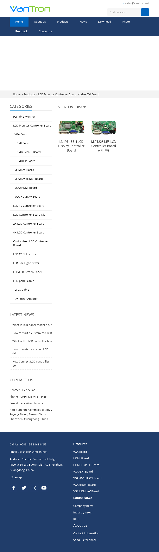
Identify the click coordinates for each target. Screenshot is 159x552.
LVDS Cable (22, 289)
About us (40, 21)
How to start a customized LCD (32, 333)
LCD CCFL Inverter (24, 254)
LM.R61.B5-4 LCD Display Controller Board (71, 146)
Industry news (82, 512)
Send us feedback (84, 540)
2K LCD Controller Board (29, 223)
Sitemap (16, 477)
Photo (126, 21)
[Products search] (145, 12)
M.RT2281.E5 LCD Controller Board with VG (103, 146)
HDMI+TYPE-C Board (28, 152)
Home (19, 21)
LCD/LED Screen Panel (27, 272)
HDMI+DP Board (25, 161)
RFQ (76, 519)
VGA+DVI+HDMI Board (29, 179)
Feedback (21, 31)
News (83, 21)
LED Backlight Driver (26, 263)
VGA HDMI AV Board (27, 196)
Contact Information (86, 533)
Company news (83, 506)
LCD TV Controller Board (28, 206)
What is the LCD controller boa (32, 341)
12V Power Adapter (25, 299)
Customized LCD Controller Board (30, 243)
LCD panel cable (23, 281)
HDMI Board (22, 143)
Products (62, 21)
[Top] (150, 74)
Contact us (46, 31)
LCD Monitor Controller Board (57, 94)
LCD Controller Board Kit (29, 214)
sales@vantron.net (137, 3)
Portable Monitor (24, 116)
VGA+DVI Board (89, 94)
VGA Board (21, 134)
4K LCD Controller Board (29, 232)
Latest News (82, 498)
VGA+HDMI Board (26, 187)
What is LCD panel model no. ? (32, 325)
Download (104, 21)
